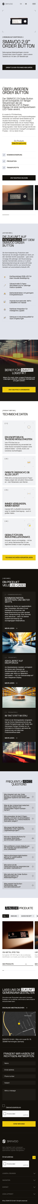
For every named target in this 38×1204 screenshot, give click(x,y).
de (26, 4)
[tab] (5, 916)
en (21, 4)
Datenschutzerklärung (13, 1107)
